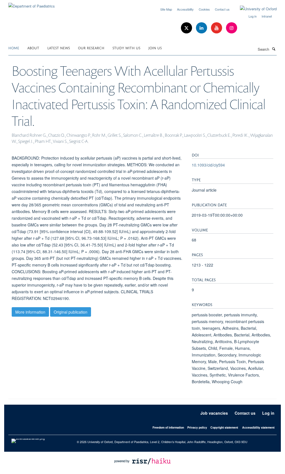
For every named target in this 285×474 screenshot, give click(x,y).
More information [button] (30, 312)
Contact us (222, 9)
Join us (155, 47)
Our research (91, 47)
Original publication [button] (70, 312)
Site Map (166, 9)
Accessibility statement (258, 427)
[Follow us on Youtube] (217, 28)
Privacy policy (197, 427)
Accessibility (185, 9)
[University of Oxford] (254, 9)
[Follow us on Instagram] (231, 28)
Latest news (58, 47)
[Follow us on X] (187, 28)
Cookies (204, 9)
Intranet (267, 16)
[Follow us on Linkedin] (202, 28)
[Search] (274, 49)
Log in (253, 16)
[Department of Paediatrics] (31, 4)
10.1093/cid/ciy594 (208, 165)
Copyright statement (224, 427)
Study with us (126, 47)
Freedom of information (168, 427)
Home (13, 47)
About (33, 47)
